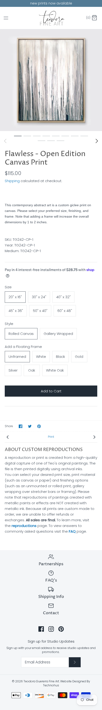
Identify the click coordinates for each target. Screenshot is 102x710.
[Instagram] (51, 629)
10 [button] (51, 140)
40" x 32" (63, 296)
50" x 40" (40, 310)
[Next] (97, 141)
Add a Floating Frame (23, 346)
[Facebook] (41, 629)
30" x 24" (39, 296)
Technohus (51, 685)
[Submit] (75, 662)
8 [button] (84, 136)
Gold (79, 356)
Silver (13, 370)
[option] (51, 80)
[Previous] (5, 141)
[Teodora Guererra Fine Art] (51, 18)
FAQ (72, 531)
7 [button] (74, 136)
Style (9, 323)
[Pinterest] (61, 629)
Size (8, 287)
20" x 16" (15, 296)
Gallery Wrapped (58, 333)
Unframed (17, 356)
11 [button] (60, 140)
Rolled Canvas (21, 333)
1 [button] (18, 136)
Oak (31, 370)
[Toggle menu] (6, 18)
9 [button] (41, 140)
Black (60, 356)
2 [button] (27, 136)
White (41, 356)
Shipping (12, 180)
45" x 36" (16, 310)
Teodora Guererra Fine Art (41, 681)
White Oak (55, 370)
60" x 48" (64, 310)
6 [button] (65, 136)
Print (51, 437)
